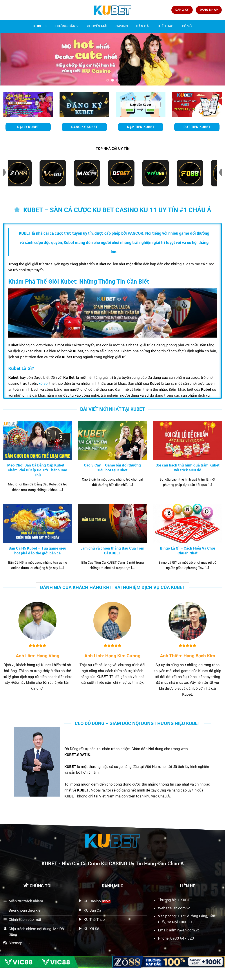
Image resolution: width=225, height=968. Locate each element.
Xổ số (187, 26)
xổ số (43, 383)
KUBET (49, 863)
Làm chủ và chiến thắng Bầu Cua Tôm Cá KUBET (112, 551)
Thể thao (165, 26)
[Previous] (10, 59)
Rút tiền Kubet (196, 127)
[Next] (215, 59)
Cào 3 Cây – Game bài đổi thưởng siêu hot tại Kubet (112, 467)
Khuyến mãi (97, 26)
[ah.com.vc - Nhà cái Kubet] (112, 10)
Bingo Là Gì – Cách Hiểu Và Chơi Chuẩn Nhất (187, 551)
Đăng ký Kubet (84, 127)
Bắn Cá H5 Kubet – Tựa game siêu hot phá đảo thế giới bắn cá (37, 551)
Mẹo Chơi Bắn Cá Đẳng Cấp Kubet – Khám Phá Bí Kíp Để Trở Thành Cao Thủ (37, 470)
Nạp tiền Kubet (140, 127)
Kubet (38, 26)
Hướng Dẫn (65, 26)
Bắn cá (142, 26)
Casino (122, 26)
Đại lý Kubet (28, 127)
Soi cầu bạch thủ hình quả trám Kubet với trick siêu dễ (188, 467)
